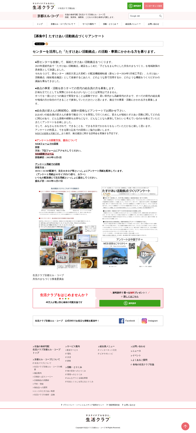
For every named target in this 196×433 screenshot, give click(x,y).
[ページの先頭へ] (185, 426)
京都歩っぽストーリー (43, 377)
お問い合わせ (138, 346)
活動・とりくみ (74, 367)
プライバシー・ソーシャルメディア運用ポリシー (83, 405)
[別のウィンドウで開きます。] (44, 6)
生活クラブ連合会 (67, 8)
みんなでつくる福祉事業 (78, 378)
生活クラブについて (44, 363)
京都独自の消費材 (41, 380)
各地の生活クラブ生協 (143, 364)
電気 (69, 354)
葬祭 (69, 361)
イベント (136, 355)
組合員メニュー (107, 346)
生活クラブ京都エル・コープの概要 (48, 368)
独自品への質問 (40, 387)
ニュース (136, 351)
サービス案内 (73, 346)
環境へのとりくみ (75, 374)
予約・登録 (38, 384)
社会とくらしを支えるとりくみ (81, 382)
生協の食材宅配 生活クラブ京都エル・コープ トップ (46, 349)
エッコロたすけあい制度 (44, 391)
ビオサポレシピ (107, 354)
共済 (69, 357)
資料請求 (137, 7)
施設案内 (38, 373)
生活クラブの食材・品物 (44, 395)
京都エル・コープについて (47, 359)
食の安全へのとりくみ (77, 371)
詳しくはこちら (131, 296)
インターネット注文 (109, 350)
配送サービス (72, 350)
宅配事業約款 (114, 405)
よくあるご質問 (139, 360)
